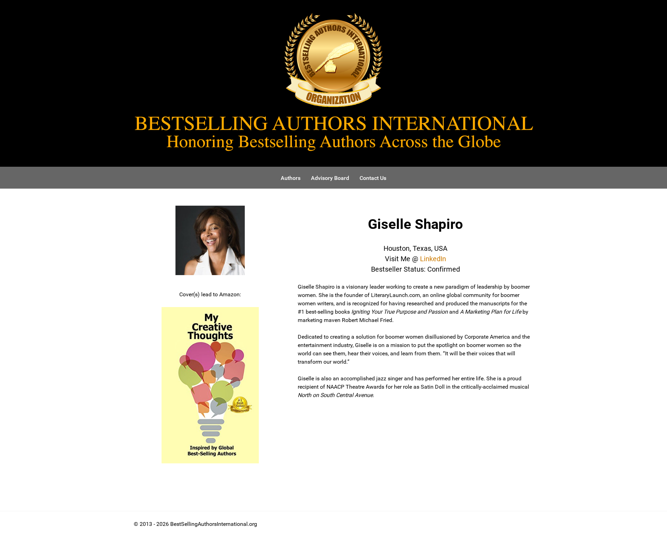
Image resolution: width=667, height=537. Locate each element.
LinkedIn (433, 259)
